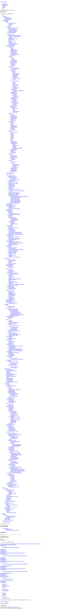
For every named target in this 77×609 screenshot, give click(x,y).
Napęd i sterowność (10, 272)
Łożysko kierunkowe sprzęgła (16, 197)
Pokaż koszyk (2, 12)
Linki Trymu (13, 480)
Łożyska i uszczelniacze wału (14, 322)
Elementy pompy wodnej (13, 177)
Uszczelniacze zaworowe (15, 458)
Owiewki (10, 494)
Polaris (10, 131)
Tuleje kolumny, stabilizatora (17, 148)
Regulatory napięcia (12, 260)
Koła (7, 22)
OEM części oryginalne (11, 45)
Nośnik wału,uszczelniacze (15, 419)
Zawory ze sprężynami (12, 332)
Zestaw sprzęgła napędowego (16, 201)
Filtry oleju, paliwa (12, 180)
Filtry (7, 268)
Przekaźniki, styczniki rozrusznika (14, 214)
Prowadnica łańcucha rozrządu (14, 352)
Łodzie (6, 257)
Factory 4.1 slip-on (14, 358)
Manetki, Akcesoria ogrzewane (12, 504)
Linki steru (10, 275)
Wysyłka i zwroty (5, 590)
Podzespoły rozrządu (12, 293)
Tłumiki (10, 357)
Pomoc (4, 6)
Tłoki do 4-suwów (14, 328)
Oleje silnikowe (11, 173)
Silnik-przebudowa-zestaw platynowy (17, 468)
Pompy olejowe (15, 84)
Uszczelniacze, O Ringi (15, 54)
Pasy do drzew (9, 497)
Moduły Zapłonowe (14, 219)
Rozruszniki (11, 215)
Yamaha (10, 160)
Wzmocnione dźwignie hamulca (16, 313)
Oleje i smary (9, 172)
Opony (4, 513)
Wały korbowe (11, 298)
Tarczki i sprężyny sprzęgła (15, 200)
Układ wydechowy (14, 53)
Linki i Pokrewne (12, 475)
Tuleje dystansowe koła (13, 364)
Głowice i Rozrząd (12, 435)
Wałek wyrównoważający (13, 459)
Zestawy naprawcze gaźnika (13, 194)
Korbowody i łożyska (12, 440)
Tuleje (12, 140)
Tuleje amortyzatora (12, 255)
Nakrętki (10, 25)
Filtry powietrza (13, 69)
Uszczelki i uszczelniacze (13, 329)
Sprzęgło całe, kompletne (15, 198)
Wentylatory (11, 207)
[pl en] (40, 8)
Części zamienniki (6, 20)
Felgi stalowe (11, 24)
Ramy (14, 110)
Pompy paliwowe (12, 428)
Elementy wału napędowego (15, 417)
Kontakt (4, 7)
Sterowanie (8, 473)
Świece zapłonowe (10, 378)
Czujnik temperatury (12, 259)
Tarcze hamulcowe (12, 230)
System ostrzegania (8, 521)
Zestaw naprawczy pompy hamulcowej (15, 233)
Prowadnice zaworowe (14, 462)
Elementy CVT (11, 34)
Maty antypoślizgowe (12, 401)
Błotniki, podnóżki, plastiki (13, 27)
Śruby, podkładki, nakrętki (11, 204)
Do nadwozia (9, 490)
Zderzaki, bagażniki (12, 32)
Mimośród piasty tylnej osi (13, 38)
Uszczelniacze (13, 64)
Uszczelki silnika (13, 456)
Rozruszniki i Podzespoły (13, 393)
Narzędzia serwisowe (10, 517)
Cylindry (10, 320)
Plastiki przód (15, 75)
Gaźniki (14, 82)
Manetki (10, 492)
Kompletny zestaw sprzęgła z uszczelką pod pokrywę (20, 196)
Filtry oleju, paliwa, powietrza (12, 370)
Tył (9, 365)
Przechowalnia (5, 5)
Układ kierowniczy (14, 51)
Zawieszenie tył (15, 112)
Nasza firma (4, 593)
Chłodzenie (8, 384)
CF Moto (10, 66)
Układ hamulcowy (14, 50)
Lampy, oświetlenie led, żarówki (12, 496)
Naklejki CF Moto (16, 73)
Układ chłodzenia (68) (8, 529)
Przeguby (10, 42)
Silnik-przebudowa (12, 294)
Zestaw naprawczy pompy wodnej (14, 334)
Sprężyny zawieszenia (12, 252)
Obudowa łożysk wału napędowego (15, 278)
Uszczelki (12, 63)
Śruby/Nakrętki (9, 483)
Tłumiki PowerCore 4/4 (13, 243)
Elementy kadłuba (10, 265)
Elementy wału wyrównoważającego (15, 434)
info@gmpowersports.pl (4, 601)
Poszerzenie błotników (12, 31)
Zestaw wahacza (13, 367)
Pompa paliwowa (12, 287)
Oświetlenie (15, 95)
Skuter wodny (7, 383)
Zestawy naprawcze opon (11, 501)
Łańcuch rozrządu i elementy (13, 183)
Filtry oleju (10, 269)
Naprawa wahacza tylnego (13, 250)
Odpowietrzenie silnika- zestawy (14, 486)
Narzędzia (8, 505)
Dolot (14, 81)
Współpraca (4, 595)
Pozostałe (8, 506)
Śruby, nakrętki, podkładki (13, 484)
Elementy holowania (16, 68)
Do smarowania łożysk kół (11, 516)
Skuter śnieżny (7, 368)
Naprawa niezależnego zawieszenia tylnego (16, 249)
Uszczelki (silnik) (12, 297)
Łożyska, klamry (16, 145)
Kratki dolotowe (11, 407)
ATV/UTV (6, 21)
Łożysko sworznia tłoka (13, 323)
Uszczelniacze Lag (14, 363)
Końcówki (12, 476)
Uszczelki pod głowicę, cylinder (14, 188)
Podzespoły (15, 100)
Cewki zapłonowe (14, 218)
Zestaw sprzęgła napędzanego (16, 202)
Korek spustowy (11, 267)
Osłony (14, 162)
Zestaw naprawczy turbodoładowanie (15, 472)
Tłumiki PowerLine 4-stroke (13, 244)
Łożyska (12, 443)
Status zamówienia (6, 4)
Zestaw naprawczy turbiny (15, 415)
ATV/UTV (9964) (6, 528)
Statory (12, 224)
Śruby (12, 139)
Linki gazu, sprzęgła (12, 28)
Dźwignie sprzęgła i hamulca (13, 309)
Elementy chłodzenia (10, 264)
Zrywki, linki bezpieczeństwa (11, 512)
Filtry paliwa (11, 270)
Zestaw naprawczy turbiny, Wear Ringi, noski (16, 284)
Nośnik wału (11, 408)
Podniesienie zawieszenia (13, 251)
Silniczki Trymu (11, 482)
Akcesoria (4, 487)
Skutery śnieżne (7, 518)
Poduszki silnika (11, 184)
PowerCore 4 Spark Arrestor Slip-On (17, 359)
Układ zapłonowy (12, 217)
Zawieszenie (13, 55)
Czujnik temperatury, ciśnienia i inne (15, 389)
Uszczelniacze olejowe (14, 457)
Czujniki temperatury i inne (13, 213)
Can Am (10, 56)
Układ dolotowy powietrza (11, 301)
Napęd (8, 33)
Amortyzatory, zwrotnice (13, 247)
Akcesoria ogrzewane (10, 489)
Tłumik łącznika (11, 281)
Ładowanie (15, 94)
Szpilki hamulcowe (12, 229)
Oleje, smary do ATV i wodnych (10, 507)
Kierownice (15, 99)
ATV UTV (6, 488)
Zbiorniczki (9, 500)
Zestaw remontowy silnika (13, 335)
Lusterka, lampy (11, 491)
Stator (10, 262)
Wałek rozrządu (13, 438)
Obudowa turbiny (14, 412)
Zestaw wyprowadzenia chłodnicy (14, 208)
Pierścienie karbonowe (12, 279)
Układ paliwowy (13, 105)
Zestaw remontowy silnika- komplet (15, 193)
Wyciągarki (8, 499)
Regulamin (4, 585)
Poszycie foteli (11, 402)
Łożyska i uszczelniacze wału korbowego (18, 190)
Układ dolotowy (9, 209)
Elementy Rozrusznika (14, 394)
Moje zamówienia (5, 589)
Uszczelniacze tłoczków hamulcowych (15, 348)
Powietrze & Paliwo (10, 286)
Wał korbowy (15, 88)
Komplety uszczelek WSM (15, 452)
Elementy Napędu (16, 102)
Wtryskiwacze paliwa (12, 288)
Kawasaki (10, 121)
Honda (10, 113)
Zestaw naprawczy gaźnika (13, 333)
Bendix (10, 212)
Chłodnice (10, 337)
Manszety (10, 37)
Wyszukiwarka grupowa (9, 18)
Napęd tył (14, 104)
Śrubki (14, 59)
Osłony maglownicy (12, 239)
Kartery (14, 83)
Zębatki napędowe (12, 355)
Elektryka (8, 258)
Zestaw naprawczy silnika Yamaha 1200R (18, 470)
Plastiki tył (14, 77)
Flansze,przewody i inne (13, 303)
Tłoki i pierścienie (12, 295)
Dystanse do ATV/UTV (13, 23)
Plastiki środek (15, 76)
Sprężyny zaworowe (14, 463)
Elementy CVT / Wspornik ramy (18, 90)
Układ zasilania (11, 221)
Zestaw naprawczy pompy (15, 179)
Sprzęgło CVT (13, 89)
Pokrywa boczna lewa (16, 78)
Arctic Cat (10, 46)
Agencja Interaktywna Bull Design (16, 608)
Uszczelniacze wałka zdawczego (14, 330)
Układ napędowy (14, 52)
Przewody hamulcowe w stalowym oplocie (16, 345)
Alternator (12, 222)
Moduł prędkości (11, 390)
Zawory (10, 191)
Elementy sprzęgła (16, 165)
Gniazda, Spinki (13, 461)
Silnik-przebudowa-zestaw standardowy (17, 469)
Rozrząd (14, 86)
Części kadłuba (11, 399)
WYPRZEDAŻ (9, 245)
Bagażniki (14, 71)
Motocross (6, 304)
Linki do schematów (8, 19)
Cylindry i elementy (12, 175)
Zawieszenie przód (16, 111)
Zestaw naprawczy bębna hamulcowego (15, 232)
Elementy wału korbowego (15, 441)
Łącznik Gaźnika (11, 427)
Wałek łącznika (13, 422)
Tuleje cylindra (11, 186)
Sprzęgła (10, 324)
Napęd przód (15, 103)
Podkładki (12, 137)
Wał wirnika (11, 283)
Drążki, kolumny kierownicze (14, 236)
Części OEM (5, 16)
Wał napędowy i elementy (13, 282)
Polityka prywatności (6, 586)
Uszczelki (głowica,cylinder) (15, 453)
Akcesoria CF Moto (14, 67)
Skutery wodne (7, 508)
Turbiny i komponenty (12, 411)
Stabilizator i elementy (12, 253)
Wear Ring (10, 423)
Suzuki (10, 153)
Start (3, 15)
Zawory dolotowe (12, 464)
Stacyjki (10, 216)
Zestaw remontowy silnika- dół (14, 192)
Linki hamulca (11, 228)
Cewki (10, 340)
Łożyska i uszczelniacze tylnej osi (14, 36)
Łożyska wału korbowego (17, 444)
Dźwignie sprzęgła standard (15, 312)
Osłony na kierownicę (12, 493)
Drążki (14, 144)
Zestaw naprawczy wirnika (13, 285)
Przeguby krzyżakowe (12, 43)
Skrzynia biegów (16, 87)
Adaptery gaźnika (10, 509)
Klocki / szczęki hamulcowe (13, 227)
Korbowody (11, 182)
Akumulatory (11, 211)
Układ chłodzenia (14, 92)
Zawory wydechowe (12, 465)
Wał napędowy (13, 421)
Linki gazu (10, 274)
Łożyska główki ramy (14, 362)
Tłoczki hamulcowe (12, 231)
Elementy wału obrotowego (13, 433)
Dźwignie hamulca (14, 310)
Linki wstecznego (12, 276)
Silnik (12, 48)
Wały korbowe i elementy (15, 446)
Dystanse (8, 495)
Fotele (14, 72)
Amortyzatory (15, 108)
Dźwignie (10, 226)
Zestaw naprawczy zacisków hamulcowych (16, 234)
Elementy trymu (11, 474)
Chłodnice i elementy (12, 206)
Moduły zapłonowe (12, 341)
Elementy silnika (15, 164)
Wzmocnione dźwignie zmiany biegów (17, 314)
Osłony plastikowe (16, 74)
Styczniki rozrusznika (12, 263)
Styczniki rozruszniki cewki (11, 376)
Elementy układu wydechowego (14, 241)
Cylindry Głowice (16, 80)
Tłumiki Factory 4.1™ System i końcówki (16, 242)
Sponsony (10, 410)
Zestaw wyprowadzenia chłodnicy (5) (13, 530)
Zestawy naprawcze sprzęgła (13, 195)
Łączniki (10, 277)
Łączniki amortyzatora (14, 366)
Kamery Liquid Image (6, 598)
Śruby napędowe (13, 413)
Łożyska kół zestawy (12, 248)
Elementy (10, 266)
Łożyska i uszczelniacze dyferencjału (15, 35)
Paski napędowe (11, 39)
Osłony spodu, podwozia (13, 30)
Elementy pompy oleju (12, 176)
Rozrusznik (15, 96)
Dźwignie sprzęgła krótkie (15, 311)
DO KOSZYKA (3, 560)
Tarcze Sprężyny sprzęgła (15, 199)
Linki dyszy (13, 477)
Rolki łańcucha (11, 353)
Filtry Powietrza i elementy (13, 181)
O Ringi (12, 136)
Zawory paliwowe (12, 289)
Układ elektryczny (14, 49)
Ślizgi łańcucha (11, 354)
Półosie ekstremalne (12, 41)
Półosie (10, 40)
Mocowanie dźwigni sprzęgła (14, 315)
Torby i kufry (9, 498)
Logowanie (4, 3)
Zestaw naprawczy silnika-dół (16, 471)
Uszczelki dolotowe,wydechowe (16, 454)
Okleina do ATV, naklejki (13, 29)
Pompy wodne (15, 85)
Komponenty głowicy (14, 436)
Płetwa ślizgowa (11, 409)
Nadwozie (12, 47)
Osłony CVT (15, 91)
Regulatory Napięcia (14, 223)
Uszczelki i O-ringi (14, 455)
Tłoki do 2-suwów (14, 327)
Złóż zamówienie (7, 17)
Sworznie (10, 254)
